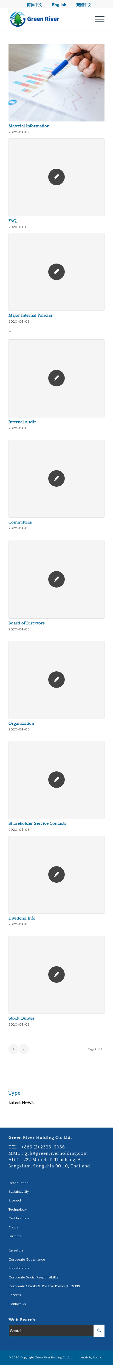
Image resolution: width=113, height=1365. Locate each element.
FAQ (12, 220)
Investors (16, 1250)
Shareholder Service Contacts (37, 823)
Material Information (29, 126)
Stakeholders (19, 1268)
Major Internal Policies (31, 315)
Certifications (19, 1218)
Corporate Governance (27, 1259)
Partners (15, 1236)
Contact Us (17, 1304)
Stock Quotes (22, 1018)
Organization (21, 723)
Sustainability (19, 1192)
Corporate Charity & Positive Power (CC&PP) (44, 1286)
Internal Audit (22, 422)
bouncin (98, 1357)
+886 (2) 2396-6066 (43, 1147)
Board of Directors (27, 623)
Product (15, 1200)
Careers (15, 1295)
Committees (20, 522)
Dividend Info (22, 918)
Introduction (19, 1183)
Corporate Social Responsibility (34, 1277)
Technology (18, 1209)
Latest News (21, 1102)
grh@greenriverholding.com (56, 1153)
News (13, 1227)
